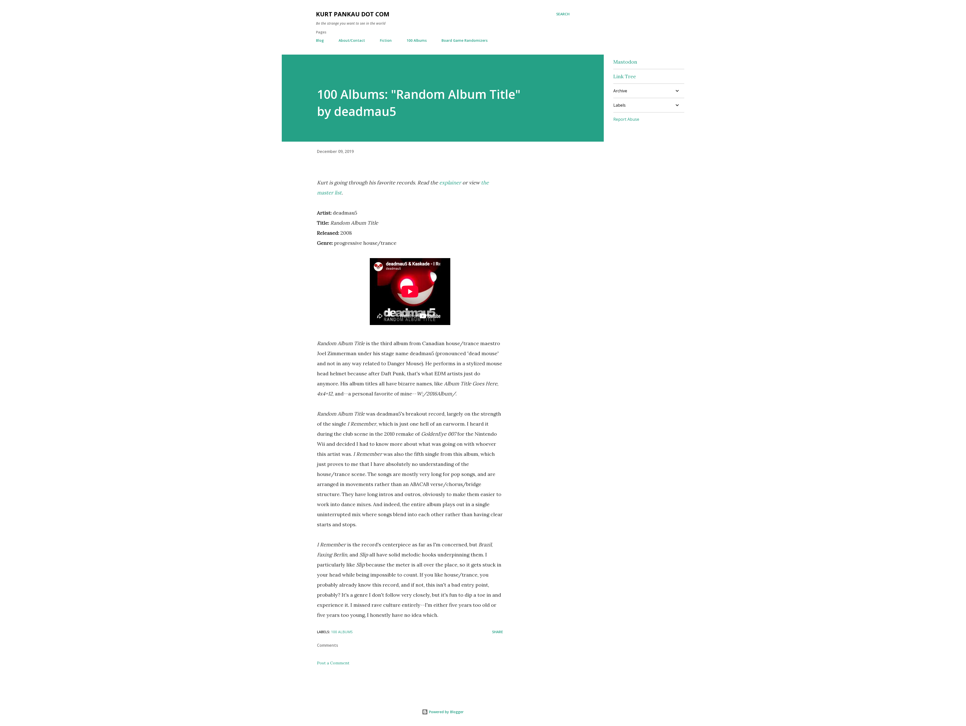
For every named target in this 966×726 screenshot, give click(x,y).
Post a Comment (333, 662)
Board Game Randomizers (464, 40)
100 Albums (417, 40)
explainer (450, 182)
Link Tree (624, 76)
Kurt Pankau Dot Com (352, 14)
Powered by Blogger (446, 711)
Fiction (386, 40)
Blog (320, 40)
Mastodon (625, 62)
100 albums (342, 631)
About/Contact (352, 40)
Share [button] (497, 631)
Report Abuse (626, 119)
